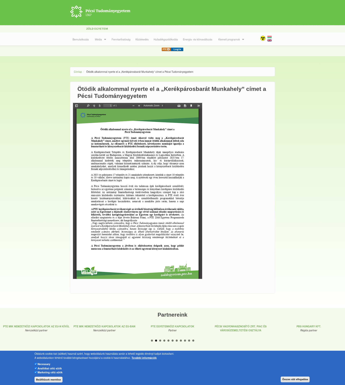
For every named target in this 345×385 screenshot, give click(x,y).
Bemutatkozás (81, 39)
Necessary (44, 364)
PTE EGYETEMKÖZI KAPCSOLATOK (172, 326)
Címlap (78, 71)
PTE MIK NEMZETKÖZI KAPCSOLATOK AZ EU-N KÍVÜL (36, 326)
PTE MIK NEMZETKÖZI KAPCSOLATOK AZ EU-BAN (104, 326)
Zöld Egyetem (97, 28)
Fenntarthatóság (121, 39)
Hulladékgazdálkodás (166, 39)
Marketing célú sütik (50, 372)
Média (98, 39)
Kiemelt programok (229, 39)
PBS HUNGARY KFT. (308, 326)
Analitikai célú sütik (50, 368)
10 (189, 341)
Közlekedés (142, 39)
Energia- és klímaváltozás (197, 39)
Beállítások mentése (48, 379)
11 (193, 341)
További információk (144, 357)
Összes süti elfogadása (295, 379)
